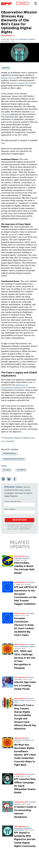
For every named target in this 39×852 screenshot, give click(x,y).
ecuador (21, 470)
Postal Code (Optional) (12, 501)
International (9, 453)
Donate (22, 3)
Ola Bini (6, 470)
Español (6, 68)
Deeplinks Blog (20, 556)
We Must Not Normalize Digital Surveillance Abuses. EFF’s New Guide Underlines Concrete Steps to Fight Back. (25, 754)
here (3, 143)
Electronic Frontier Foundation (7, 3)
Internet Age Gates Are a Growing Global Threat (25, 685)
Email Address (9, 509)
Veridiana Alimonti (27, 39)
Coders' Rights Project (13, 459)
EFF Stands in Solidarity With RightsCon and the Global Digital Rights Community (25, 839)
